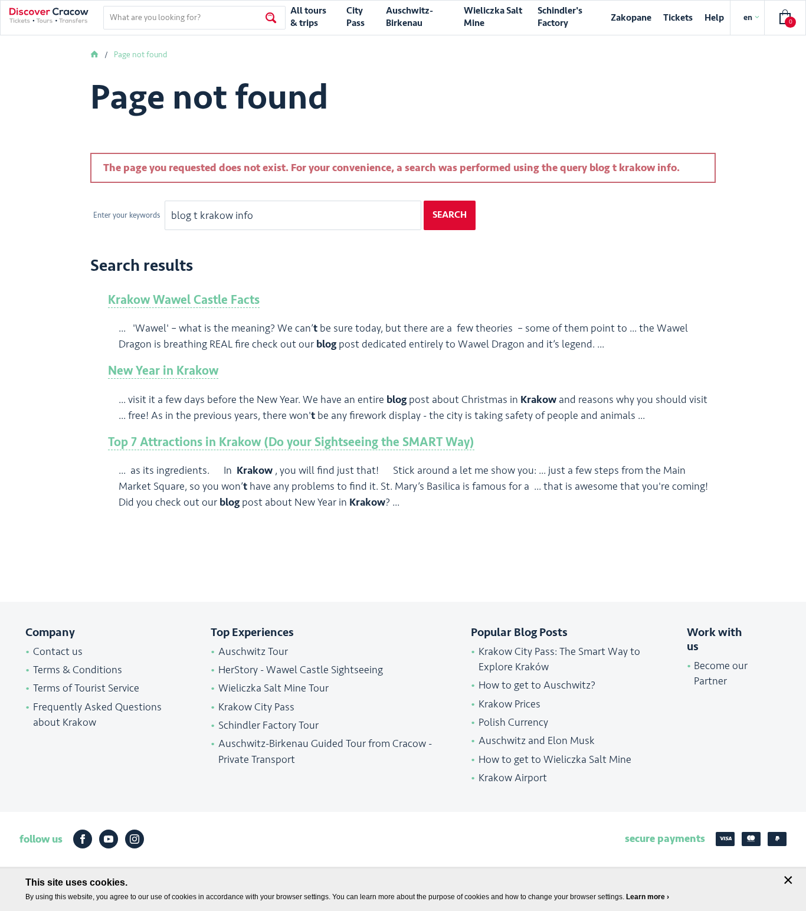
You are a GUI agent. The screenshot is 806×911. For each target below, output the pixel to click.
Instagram (134, 839)
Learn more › (647, 897)
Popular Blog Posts (519, 632)
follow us (41, 839)
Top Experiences (252, 632)
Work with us (714, 639)
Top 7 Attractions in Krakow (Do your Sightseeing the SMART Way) (291, 442)
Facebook (82, 839)
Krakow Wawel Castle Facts (184, 300)
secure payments (665, 838)
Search (450, 215)
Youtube (108, 839)
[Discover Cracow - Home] (49, 15)
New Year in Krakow (163, 370)
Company (50, 632)
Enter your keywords (127, 215)
